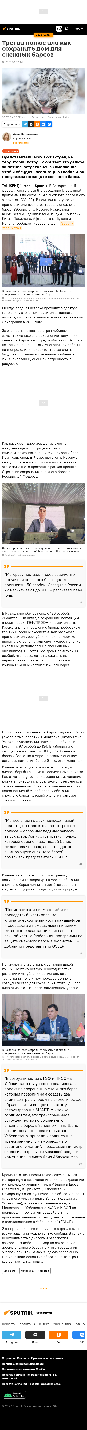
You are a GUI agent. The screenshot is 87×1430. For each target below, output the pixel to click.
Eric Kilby (24, 117)
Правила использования (47, 1358)
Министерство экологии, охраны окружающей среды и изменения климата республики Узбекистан (40, 299)
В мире (44, 1324)
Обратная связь (51, 1384)
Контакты (23, 1358)
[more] (80, 602)
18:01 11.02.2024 (12, 62)
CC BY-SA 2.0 (9, 117)
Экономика (62, 1324)
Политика (27, 1324)
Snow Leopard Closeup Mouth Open (51, 117)
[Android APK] (14, 1395)
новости (9, 1324)
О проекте (9, 1358)
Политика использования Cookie (23, 1369)
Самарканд (27, 1270)
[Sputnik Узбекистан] (12, 30)
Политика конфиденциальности (23, 1364)
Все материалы (21, 142)
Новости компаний (14, 1384)
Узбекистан (10, 1270)
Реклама (33, 1384)
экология (43, 1270)
